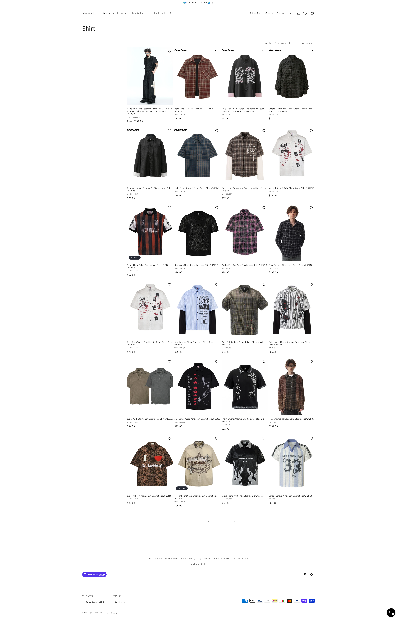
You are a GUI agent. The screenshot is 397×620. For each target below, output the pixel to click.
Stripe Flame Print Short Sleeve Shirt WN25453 (242, 496)
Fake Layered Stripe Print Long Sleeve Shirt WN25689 (194, 343)
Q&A (149, 558)
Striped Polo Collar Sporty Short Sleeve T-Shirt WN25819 (148, 266)
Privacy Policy (171, 558)
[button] (108, 13)
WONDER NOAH (95, 613)
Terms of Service (221, 558)
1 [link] (200, 521)
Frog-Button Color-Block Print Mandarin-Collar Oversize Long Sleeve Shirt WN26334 (243, 110)
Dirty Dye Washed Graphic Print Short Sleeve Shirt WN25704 (149, 343)
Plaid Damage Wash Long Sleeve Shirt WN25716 (290, 265)
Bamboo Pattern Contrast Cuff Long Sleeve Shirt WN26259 (149, 189)
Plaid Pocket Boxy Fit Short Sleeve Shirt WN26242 (196, 188)
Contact (158, 558)
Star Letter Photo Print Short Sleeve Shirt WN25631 (197, 419)
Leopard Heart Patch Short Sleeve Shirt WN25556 (149, 496)
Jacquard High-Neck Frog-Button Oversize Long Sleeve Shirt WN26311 (290, 110)
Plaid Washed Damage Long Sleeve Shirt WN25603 (291, 419)
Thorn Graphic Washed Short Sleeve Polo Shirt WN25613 (243, 420)
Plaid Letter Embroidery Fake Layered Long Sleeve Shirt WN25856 (244, 189)
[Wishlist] (305, 13)
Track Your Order (198, 564)
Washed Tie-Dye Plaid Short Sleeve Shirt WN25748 (244, 265)
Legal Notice (204, 558)
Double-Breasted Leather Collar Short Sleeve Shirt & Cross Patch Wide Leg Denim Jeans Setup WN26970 (149, 111)
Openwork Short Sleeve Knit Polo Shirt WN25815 (196, 265)
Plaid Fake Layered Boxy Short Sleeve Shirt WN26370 (194, 110)
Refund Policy (188, 558)
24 (233, 521)
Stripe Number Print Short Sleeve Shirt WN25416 (290, 496)
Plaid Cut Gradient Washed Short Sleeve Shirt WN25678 (242, 343)
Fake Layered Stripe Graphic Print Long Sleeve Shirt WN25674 (290, 343)
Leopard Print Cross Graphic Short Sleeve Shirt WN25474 (195, 497)
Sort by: (268, 43)
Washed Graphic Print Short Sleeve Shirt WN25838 (291, 188)
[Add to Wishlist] (169, 51)
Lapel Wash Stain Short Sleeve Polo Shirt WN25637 (150, 419)
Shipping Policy (240, 558)
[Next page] (242, 521)
